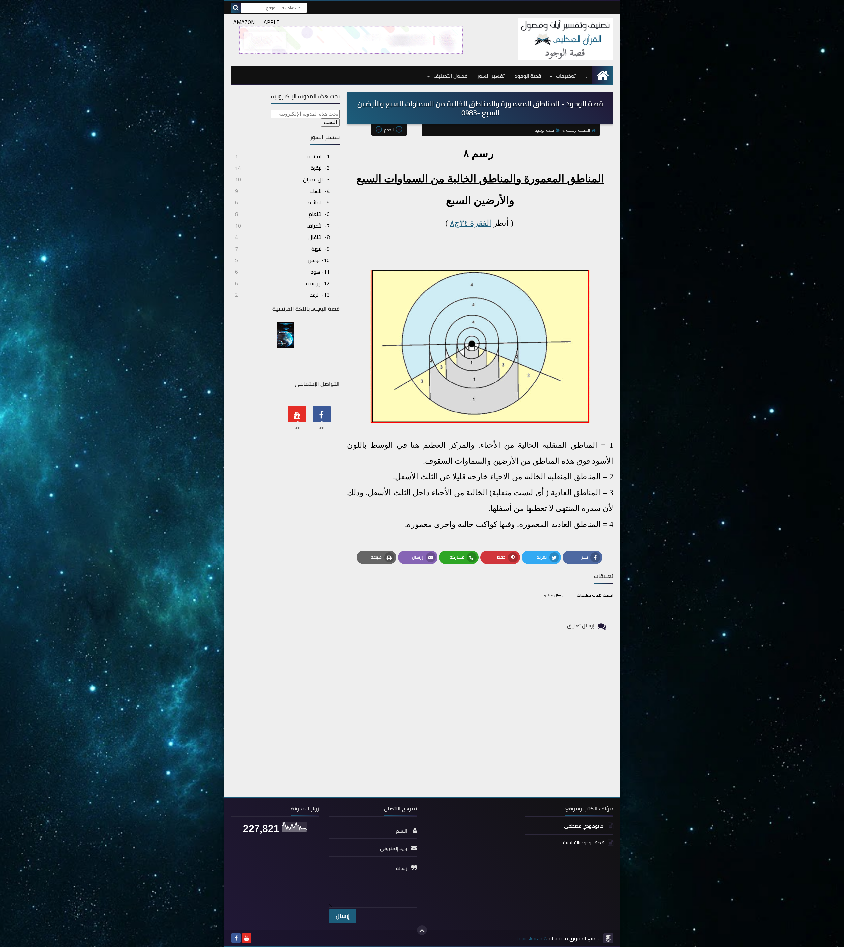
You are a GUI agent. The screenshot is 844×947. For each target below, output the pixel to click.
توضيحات (566, 76)
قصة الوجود (528, 76)
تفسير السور (491, 76)
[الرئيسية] (602, 75)
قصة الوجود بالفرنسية (583, 843)
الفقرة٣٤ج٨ (470, 223)
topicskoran (529, 938)
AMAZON (244, 22)
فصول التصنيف (450, 76)
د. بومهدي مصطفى (584, 826)
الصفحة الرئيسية (578, 130)
